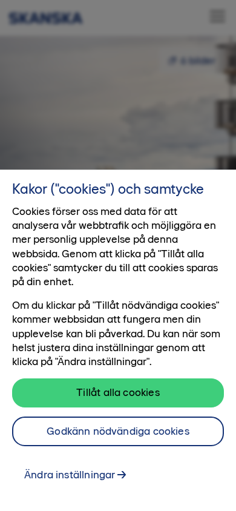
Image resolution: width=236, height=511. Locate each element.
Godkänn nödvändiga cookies (118, 431)
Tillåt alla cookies (117, 392)
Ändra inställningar (69, 474)
